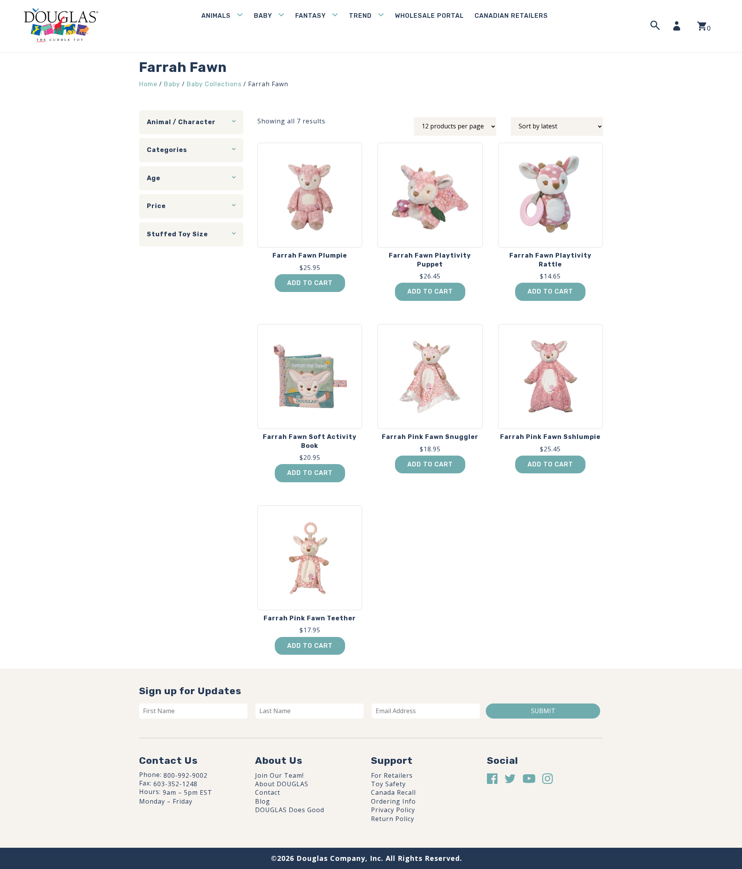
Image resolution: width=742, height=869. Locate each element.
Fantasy (310, 15)
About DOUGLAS (281, 784)
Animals (216, 15)
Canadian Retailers (511, 15)
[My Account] (679, 26)
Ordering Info (393, 801)
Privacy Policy (393, 810)
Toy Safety (388, 784)
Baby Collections (214, 84)
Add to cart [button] (310, 283)
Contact (267, 792)
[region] (100, 811)
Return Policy (392, 818)
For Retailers (392, 775)
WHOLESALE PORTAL (429, 15)
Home (148, 84)
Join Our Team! (279, 775)
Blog (262, 801)
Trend (360, 15)
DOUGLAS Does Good (289, 810)
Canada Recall (393, 792)
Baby (263, 15)
